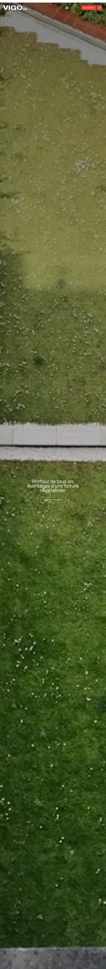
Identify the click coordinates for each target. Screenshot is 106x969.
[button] (67, 7)
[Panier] (99, 7)
